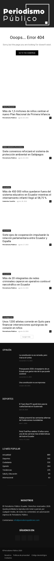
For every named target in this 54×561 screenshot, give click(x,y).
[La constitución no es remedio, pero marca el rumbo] (10, 359)
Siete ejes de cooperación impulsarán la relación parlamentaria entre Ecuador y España (26, 238)
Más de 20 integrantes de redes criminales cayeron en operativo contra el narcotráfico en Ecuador (26, 281)
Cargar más (26, 337)
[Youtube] (36, 537)
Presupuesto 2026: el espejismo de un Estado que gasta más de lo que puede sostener (34, 371)
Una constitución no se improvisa (32, 383)
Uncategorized (8, 317)
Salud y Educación (9, 107)
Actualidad (6, 187)
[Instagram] (23, 537)
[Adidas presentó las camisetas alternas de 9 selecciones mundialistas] (10, 422)
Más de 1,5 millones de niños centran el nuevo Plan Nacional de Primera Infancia (26, 113)
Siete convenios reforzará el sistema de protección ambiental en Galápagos (26, 153)
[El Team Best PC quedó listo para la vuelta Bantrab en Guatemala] (10, 408)
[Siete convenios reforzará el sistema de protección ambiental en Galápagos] (27, 135)
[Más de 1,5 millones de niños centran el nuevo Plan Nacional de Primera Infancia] (27, 95)
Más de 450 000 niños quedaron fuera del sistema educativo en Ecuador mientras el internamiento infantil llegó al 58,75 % (27, 194)
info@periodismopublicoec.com (26, 520)
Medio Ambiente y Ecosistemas (13, 147)
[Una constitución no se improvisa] (10, 386)
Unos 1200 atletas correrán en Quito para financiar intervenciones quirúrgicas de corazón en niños (26, 324)
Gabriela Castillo (9, 201)
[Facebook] (17, 537)
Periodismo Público (10, 118)
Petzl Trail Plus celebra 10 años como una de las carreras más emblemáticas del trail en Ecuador (34, 433)
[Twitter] (30, 537)
